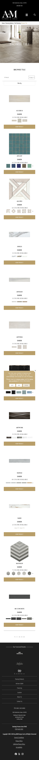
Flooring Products (19, 679)
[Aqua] (19, 144)
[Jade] (24, 166)
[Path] (19, 98)
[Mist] (29, 166)
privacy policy (20, 379)
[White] (24, 256)
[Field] (19, 506)
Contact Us (19, 701)
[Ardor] (19, 461)
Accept (12, 385)
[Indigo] (18, 166)
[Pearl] (14, 437)
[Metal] (19, 415)
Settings (26, 385)
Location (19, 692)
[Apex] (19, 280)
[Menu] (26, 15)
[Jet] (19, 370)
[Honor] (29, 483)
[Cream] (19, 189)
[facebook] (16, 754)
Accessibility (19, 747)
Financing (19, 688)
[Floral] (18, 573)
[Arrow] (19, 551)
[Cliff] (19, 302)
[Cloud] (19, 234)
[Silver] (19, 437)
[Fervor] (18, 483)
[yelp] (19, 754)
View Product (19, 127)
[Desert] (19, 256)
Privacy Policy (19, 741)
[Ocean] (29, 392)
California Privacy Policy (19, 744)
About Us (19, 697)
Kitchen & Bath (19, 683)
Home (3, 23)
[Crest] (24, 302)
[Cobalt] (13, 166)
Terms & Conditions (19, 737)
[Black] (19, 597)
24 (19, 637)
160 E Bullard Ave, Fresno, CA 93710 (20, 3)
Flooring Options (9, 23)
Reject (19, 385)
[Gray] (29, 573)
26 (24, 637)
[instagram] (22, 754)
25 (21, 637)
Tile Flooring (17, 23)
